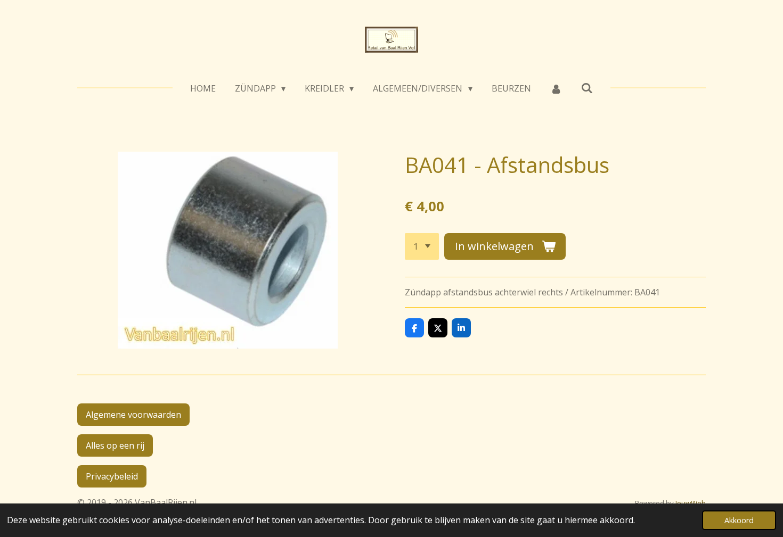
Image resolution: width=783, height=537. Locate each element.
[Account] (556, 88)
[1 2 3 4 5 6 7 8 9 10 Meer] (422, 246)
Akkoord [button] (739, 520)
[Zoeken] (587, 87)
